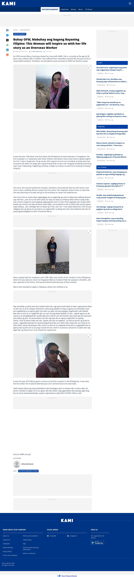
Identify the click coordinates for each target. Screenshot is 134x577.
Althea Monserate (37, 51)
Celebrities (65, 9)
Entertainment (50, 9)
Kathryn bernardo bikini (28, 471)
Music (80, 9)
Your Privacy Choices (69, 576)
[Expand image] (89, 67)
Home (15, 30)
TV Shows (88, 9)
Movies (73, 9)
